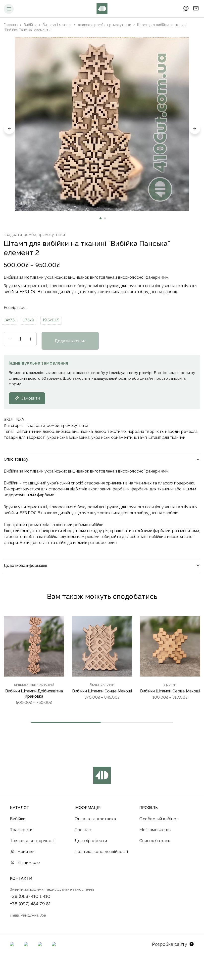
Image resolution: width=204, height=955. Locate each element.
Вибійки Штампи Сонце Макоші (102, 691)
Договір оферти (91, 840)
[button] (9, 320)
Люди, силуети (102, 684)
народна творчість (145, 431)
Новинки (26, 851)
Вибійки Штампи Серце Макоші (170, 691)
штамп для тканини (167, 437)
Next (194, 128)
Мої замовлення (155, 829)
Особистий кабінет (158, 819)
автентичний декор (35, 431)
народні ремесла (181, 431)
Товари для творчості (32, 840)
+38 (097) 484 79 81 (30, 903)
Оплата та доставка (95, 819)
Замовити (30, 398)
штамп (140, 437)
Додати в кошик (70, 341)
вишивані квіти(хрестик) (34, 684)
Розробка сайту (169, 944)
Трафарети (21, 829)
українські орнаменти (111, 437)
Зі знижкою (28, 862)
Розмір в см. (15, 307)
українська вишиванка (68, 437)
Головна (11, 25)
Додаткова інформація (25, 565)
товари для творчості (25, 437)
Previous (9, 128)
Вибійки (30, 25)
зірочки (170, 684)
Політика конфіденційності (101, 851)
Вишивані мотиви (57, 25)
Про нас (83, 829)
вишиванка (82, 431)
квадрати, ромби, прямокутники (104, 25)
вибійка (63, 431)
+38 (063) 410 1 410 (30, 896)
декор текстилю (110, 431)
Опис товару (16, 459)
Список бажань (154, 840)
